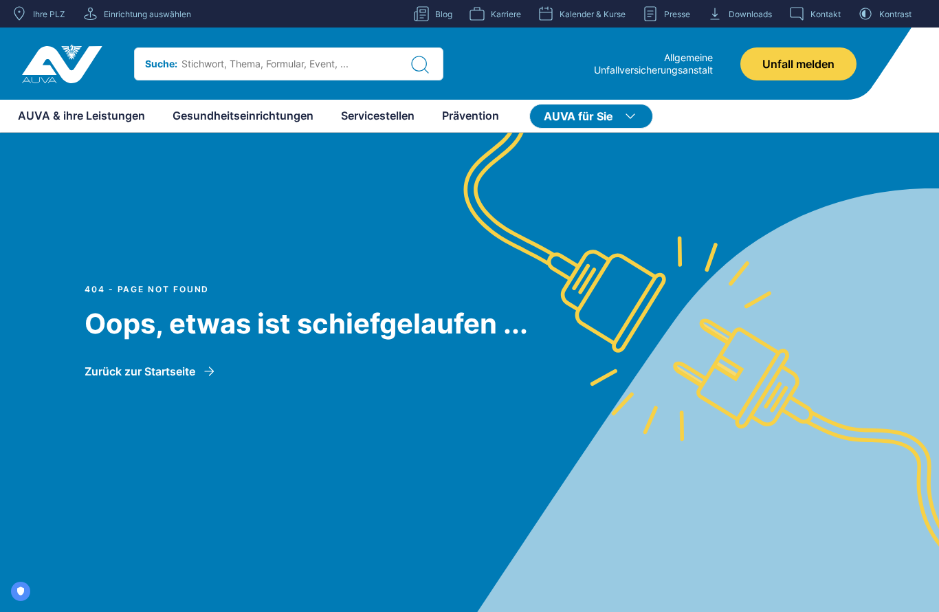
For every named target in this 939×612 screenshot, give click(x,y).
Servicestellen (378, 115)
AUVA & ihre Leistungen (81, 115)
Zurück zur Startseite (140, 371)
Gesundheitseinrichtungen (243, 115)
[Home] (62, 64)
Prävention (470, 115)
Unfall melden (798, 64)
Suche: (161, 63)
